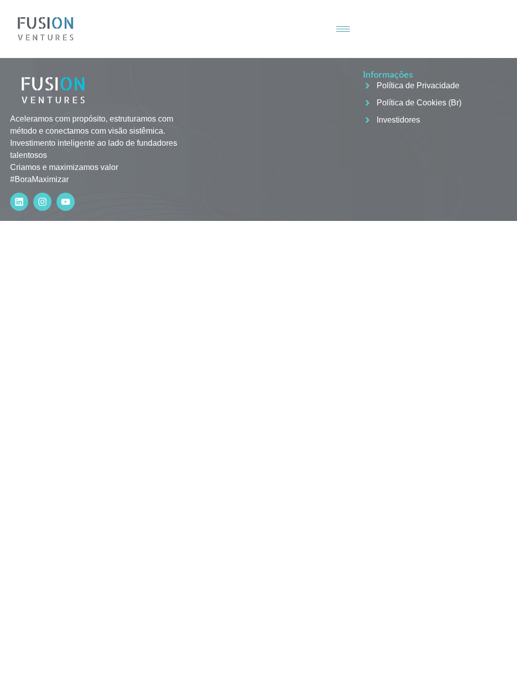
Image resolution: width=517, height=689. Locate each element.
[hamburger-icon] (343, 29)
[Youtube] (66, 202)
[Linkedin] (19, 202)
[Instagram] (42, 202)
